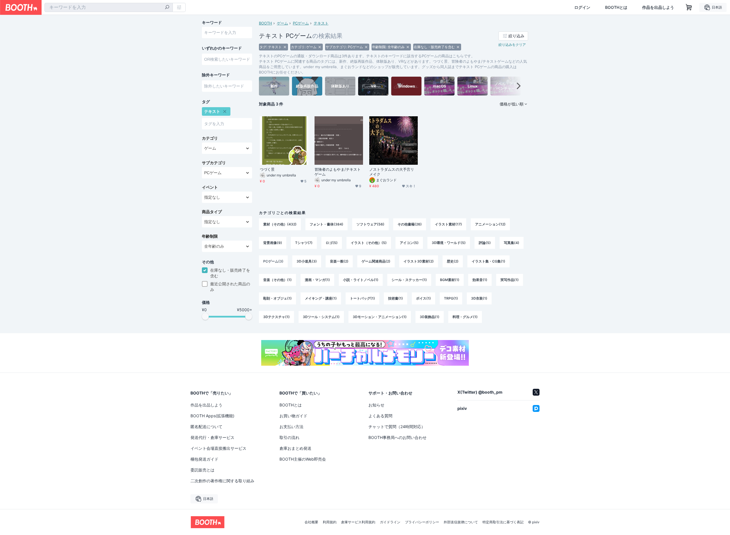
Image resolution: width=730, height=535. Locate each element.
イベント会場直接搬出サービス (218, 448)
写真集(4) (511, 243)
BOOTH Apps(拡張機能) (212, 415)
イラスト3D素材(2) (418, 261)
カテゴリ (210, 138)
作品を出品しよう (658, 7)
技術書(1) (395, 298)
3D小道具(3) (307, 261)
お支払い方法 (291, 426)
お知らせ (376, 404)
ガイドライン (390, 522)
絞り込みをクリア (512, 44)
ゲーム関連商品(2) (376, 261)
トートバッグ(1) (362, 298)
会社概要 (311, 522)
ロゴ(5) (332, 243)
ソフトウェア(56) (370, 224)
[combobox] (108, 7)
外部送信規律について (461, 522)
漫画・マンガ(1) (317, 280)
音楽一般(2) (339, 261)
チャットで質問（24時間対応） (396, 426)
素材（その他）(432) (280, 224)
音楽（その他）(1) (277, 280)
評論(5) (485, 243)
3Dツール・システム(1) (321, 317)
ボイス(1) (423, 298)
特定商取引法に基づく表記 (503, 522)
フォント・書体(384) (326, 224)
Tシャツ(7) (304, 243)
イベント (210, 187)
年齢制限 (210, 236)
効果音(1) (480, 280)
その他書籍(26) (410, 224)
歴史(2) (453, 261)
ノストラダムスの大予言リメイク (391, 171)
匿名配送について (206, 426)
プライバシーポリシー (422, 522)
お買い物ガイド (293, 415)
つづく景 (267, 169)
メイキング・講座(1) (321, 298)
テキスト (321, 23)
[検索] (167, 8)
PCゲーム (301, 23)
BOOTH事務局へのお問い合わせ (397, 437)
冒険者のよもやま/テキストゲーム (338, 171)
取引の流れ (289, 437)
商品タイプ (212, 212)
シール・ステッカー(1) (409, 280)
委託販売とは (202, 469)
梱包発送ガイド (204, 459)
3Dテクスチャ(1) (276, 317)
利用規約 (329, 522)
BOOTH (265, 23)
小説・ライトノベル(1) (360, 280)
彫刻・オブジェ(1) (277, 298)
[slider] (205, 316)
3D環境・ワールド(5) (449, 243)
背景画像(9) (272, 243)
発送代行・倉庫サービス (212, 437)
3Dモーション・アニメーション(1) (380, 317)
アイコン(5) (409, 243)
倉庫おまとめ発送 (295, 448)
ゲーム (282, 23)
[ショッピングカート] (689, 7)
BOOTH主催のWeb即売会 (302, 459)
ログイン (582, 7)
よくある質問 (380, 415)
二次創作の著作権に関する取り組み (222, 480)
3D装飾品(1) (429, 317)
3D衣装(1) (479, 298)
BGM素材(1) (449, 280)
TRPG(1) (451, 298)
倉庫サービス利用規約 (358, 522)
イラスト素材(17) (448, 224)
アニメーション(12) (490, 224)
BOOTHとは (616, 7)
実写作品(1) (509, 280)
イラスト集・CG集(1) (488, 261)
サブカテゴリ (214, 163)
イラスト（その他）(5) (369, 243)
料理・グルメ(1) (465, 317)
